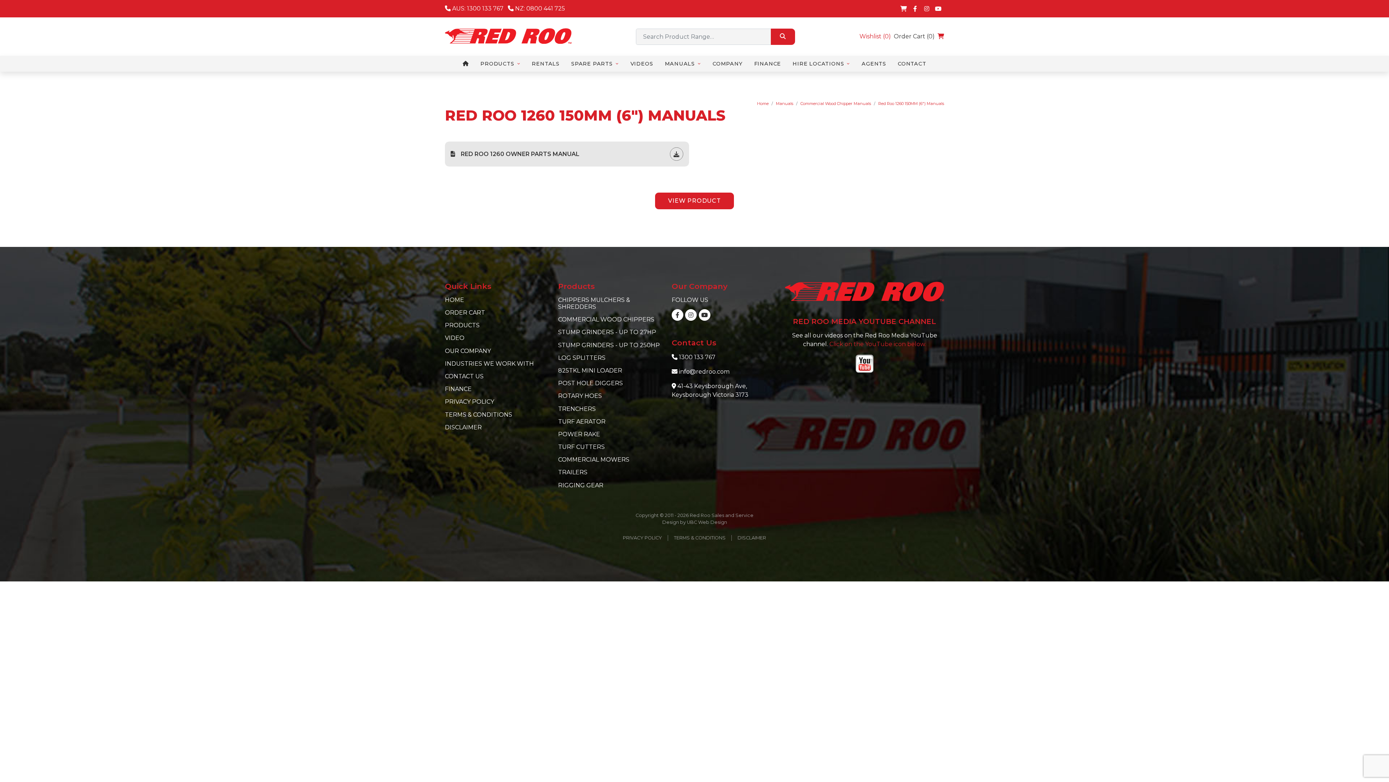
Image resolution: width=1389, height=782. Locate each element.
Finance (458, 389)
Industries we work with (489, 363)
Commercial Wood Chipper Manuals (835, 103)
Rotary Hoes (580, 395)
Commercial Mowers (593, 459)
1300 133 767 (697, 357)
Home (763, 103)
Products (462, 325)
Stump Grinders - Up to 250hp (609, 345)
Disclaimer (463, 427)
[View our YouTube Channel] (938, 8)
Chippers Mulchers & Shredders (594, 303)
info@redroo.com (704, 371)
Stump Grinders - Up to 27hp (607, 332)
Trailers (572, 472)
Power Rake (579, 434)
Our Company (468, 351)
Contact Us (464, 376)
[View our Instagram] (927, 8)
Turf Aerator (582, 421)
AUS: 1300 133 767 (477, 8)
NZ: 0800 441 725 (539, 8)
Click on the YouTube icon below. (877, 344)
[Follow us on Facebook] (915, 8)
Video (454, 338)
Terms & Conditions (478, 414)
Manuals (784, 103)
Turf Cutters (581, 446)
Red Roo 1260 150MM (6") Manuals (911, 103)
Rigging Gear (580, 485)
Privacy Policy (469, 401)
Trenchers (577, 408)
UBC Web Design (707, 522)
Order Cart (465, 312)
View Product (694, 200)
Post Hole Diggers (590, 383)
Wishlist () (875, 36)
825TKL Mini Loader (590, 370)
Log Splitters (582, 357)
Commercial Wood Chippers (606, 319)
